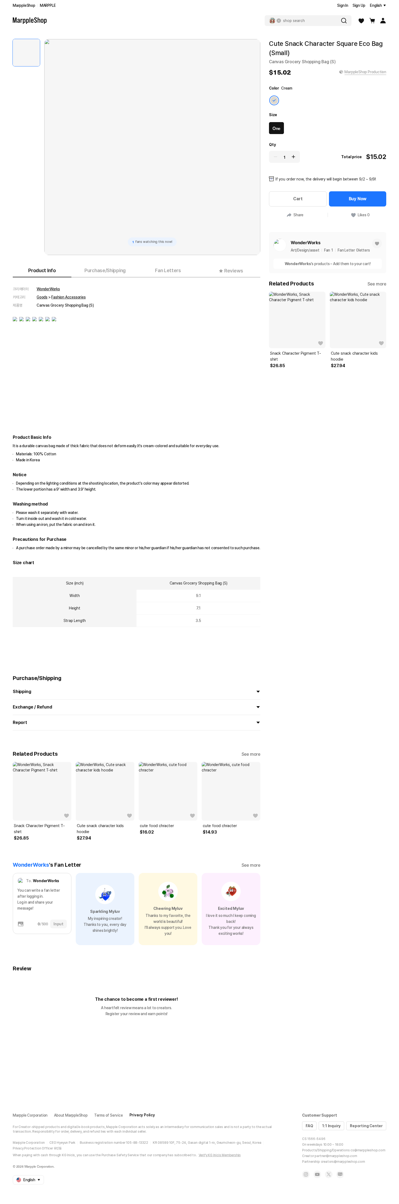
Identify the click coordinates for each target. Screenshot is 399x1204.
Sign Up (359, 5)
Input (58, 924)
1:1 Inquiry (331, 1126)
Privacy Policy (142, 1115)
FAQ (309, 1126)
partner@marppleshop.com (336, 1156)
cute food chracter (157, 825)
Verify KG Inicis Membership (220, 1155)
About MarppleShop (71, 1115)
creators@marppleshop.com (343, 1162)
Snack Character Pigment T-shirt (39, 828)
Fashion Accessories (68, 297)
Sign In (342, 5)
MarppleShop (24, 5)
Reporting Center (366, 1126)
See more (251, 754)
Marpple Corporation (30, 1115)
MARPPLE (48, 5)
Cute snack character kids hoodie (100, 828)
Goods (42, 297)
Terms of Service (108, 1115)
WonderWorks (48, 289)
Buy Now (358, 198)
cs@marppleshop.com (367, 1150)
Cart (297, 198)
